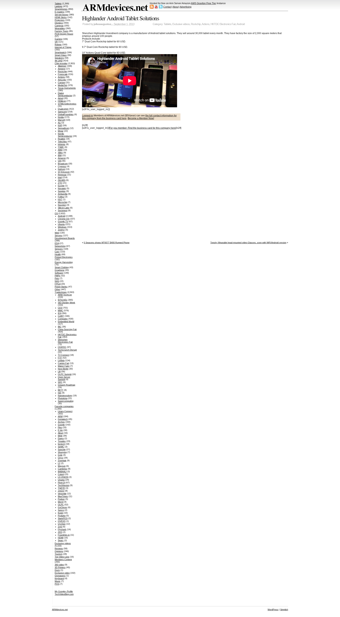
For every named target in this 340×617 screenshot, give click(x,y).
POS (57, 584)
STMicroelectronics (67, 104)
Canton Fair (63, 363)
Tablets (167, 24)
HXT (60, 199)
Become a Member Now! (141, 118)
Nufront (61, 169)
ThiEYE (61, 488)
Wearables (60, 28)
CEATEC (62, 347)
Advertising (185, 7)
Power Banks (61, 286)
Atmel (60, 98)
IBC (59, 326)
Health (58, 254)
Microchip (62, 202)
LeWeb (61, 360)
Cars (57, 251)
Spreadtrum (63, 128)
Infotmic (61, 144)
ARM (60, 416)
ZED (60, 532)
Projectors (60, 20)
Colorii (61, 474)
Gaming (58, 39)
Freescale (62, 74)
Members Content (63, 559)
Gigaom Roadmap (66, 385)
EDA (57, 243)
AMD (60, 150)
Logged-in (87, 115)
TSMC (61, 147)
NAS (57, 281)
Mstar (60, 131)
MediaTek (62, 85)
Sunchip (62, 449)
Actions (205, 24)
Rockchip (196, 24)
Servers (58, 235)
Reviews (59, 548)
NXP (60, 125)
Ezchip (61, 185)
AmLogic (62, 80)
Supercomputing (65, 401)
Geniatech (63, 419)
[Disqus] (185, 184)
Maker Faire (63, 366)
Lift (59, 371)
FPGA (57, 284)
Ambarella (62, 194)
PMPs (57, 275)
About (175, 7)
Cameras (59, 25)
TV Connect (63, 355)
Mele (60, 435)
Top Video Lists (62, 557)
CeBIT (61, 316)
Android (241, 24)
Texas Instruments (67, 88)
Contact (167, 7)
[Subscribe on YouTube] (156, 7)
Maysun (62, 466)
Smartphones (61, 9)
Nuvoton (62, 205)
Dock (57, 570)
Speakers (59, 58)
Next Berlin (63, 369)
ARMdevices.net (115, 7)
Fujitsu (61, 196)
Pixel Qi (61, 482)
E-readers (59, 12)
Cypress (62, 166)
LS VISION (63, 477)
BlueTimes (63, 496)
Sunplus (62, 191)
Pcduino (62, 515)
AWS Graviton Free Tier (203, 3)
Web (57, 233)
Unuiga (61, 480)
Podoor (61, 499)
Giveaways (60, 575)
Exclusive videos (181, 24)
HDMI (60, 537)
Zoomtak (62, 460)
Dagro (61, 438)
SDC (60, 382)
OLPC (61, 504)
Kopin (60, 513)
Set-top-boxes (61, 14)
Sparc (61, 540)
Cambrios (62, 469)
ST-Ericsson (64, 172)
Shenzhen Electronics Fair (65, 340)
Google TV (63, 221)
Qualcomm (63, 109)
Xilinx (60, 152)
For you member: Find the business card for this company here (142, 128)
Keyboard (59, 578)
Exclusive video (62, 573)
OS (56, 213)
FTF (60, 358)
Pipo (60, 427)
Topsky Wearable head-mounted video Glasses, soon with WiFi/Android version (248, 242)
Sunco (61, 510)
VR (56, 42)
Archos (61, 422)
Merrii (60, 502)
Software (59, 273)
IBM (60, 155)
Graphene (59, 270)
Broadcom (63, 163)
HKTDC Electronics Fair (223, 24)
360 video (59, 564)
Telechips (62, 141)
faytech (61, 444)
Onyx (60, 458)
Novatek (62, 188)
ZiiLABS (61, 180)
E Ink (60, 430)
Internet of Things (63, 47)
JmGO (61, 491)
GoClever (62, 507)
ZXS (60, 526)
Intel (60, 177)
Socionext (62, 210)
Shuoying (62, 452)
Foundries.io (64, 535)
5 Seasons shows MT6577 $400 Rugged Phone (106, 242)
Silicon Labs (63, 208)
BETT (60, 390)
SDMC (61, 447)
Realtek (61, 139)
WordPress (273, 609)
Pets (57, 278)
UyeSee (62, 524)
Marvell (61, 120)
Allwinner (62, 66)
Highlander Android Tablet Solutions (120, 18)
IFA (59, 313)
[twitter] (161, 7)
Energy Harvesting (64, 262)
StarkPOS (62, 518)
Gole (60, 455)
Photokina (62, 398)
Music (57, 581)
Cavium (61, 82)
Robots (58, 44)
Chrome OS (63, 219)
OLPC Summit (64, 374)
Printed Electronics (64, 257)
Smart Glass (61, 55)
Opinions (59, 551)
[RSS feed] (152, 7)
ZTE (60, 183)
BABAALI (62, 471)
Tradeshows (61, 292)
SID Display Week (66, 302)
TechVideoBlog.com (64, 594)
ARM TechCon (65, 295)
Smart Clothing (62, 267)
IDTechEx (62, 300)
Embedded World (66, 321)
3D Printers (60, 567)
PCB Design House (64, 34)
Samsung (62, 111)
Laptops (58, 6)
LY (59, 463)
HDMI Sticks (61, 17)
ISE (59, 393)
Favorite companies (64, 406)
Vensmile (62, 493)
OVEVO (62, 521)
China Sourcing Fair (67, 329)
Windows (62, 227)
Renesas (62, 174)
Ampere (61, 69)
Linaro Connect (65, 411)
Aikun (60, 433)
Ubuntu (61, 224)
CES (60, 308)
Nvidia (61, 117)
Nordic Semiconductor (65, 134)
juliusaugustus (102, 24)
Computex (63, 319)
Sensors (59, 249)
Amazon (62, 158)
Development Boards (65, 238)
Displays (59, 23)
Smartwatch (60, 52)
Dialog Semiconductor (65, 94)
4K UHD (59, 60)
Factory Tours (61, 31)
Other (57, 289)
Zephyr (61, 230)
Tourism (58, 554)
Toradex (62, 441)
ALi (59, 122)
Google (61, 424)
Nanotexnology (65, 395)
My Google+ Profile (64, 591)
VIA (59, 161)
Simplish (284, 609)
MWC (60, 310)
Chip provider (61, 63)
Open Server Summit (64, 378)
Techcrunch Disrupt (67, 350)
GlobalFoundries (66, 114)
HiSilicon (62, 101)
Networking (60, 246)
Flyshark (62, 529)
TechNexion (63, 485)
